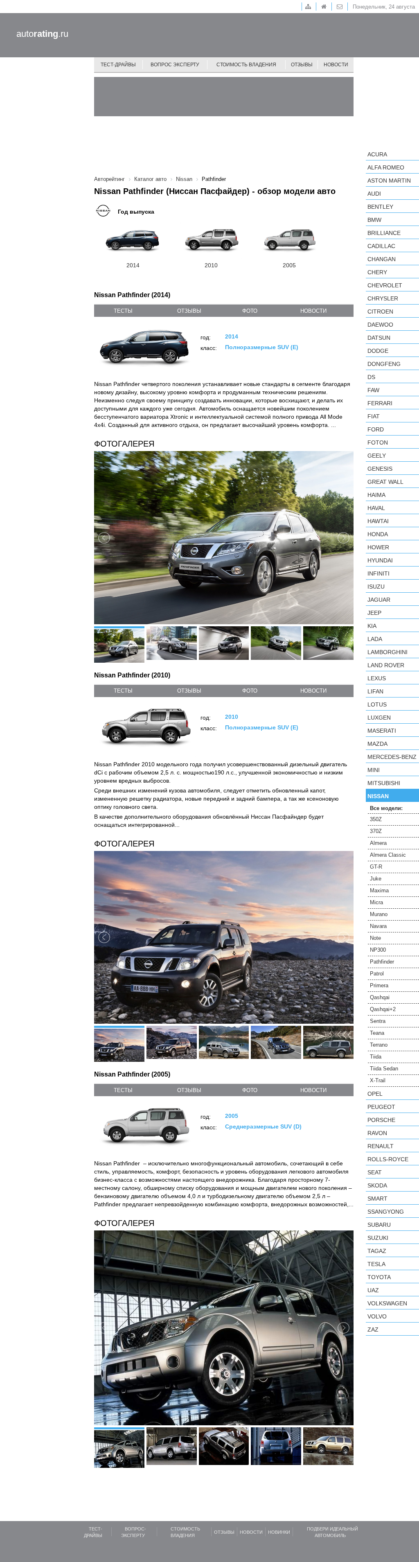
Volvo (377, 1316)
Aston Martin (389, 180)
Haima (376, 495)
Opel (375, 1093)
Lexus (376, 678)
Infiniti (378, 573)
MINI (373, 770)
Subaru (379, 1224)
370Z (376, 831)
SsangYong (385, 1211)
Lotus (377, 704)
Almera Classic (388, 855)
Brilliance (384, 233)
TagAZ (376, 1251)
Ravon (377, 1133)
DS (371, 377)
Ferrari (379, 403)
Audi (374, 193)
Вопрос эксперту (175, 65)
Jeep (374, 612)
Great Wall (385, 482)
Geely (376, 455)
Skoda (377, 1185)
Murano (378, 914)
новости (313, 311)
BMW (374, 220)
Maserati (381, 730)
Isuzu (376, 586)
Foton (377, 442)
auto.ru (42, 34)
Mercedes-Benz (392, 757)
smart (377, 1198)
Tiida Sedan (384, 1068)
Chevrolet (384, 285)
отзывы (189, 311)
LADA (374, 639)
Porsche (381, 1120)
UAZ (373, 1290)
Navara (378, 926)
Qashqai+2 (383, 1009)
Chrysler (382, 298)
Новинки (279, 1532)
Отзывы (302, 65)
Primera (379, 985)
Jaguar (378, 599)
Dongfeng (384, 364)
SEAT (374, 1172)
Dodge (377, 351)
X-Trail (377, 1080)
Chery (377, 272)
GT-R (376, 867)
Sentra (377, 1021)
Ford (375, 429)
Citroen (380, 311)
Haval (376, 508)
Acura (377, 154)
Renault (380, 1146)
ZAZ (372, 1329)
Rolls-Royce (387, 1159)
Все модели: (386, 808)
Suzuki (377, 1238)
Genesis (379, 468)
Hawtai (378, 521)
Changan (381, 259)
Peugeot (381, 1107)
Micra (376, 902)
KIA (371, 626)
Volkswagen (387, 1303)
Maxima (379, 890)
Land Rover (385, 665)
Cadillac (381, 246)
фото (249, 311)
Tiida (375, 1057)
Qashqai (380, 997)
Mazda (377, 743)
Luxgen (379, 717)
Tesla (376, 1264)
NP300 (378, 950)
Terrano (378, 1045)
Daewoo (380, 324)
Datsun (378, 337)
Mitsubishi (383, 783)
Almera (378, 843)
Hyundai (380, 560)
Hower (378, 547)
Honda (377, 534)
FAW (373, 390)
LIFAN (375, 691)
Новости (336, 65)
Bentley (380, 206)
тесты (123, 311)
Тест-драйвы (118, 65)
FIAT (373, 416)
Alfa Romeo (385, 167)
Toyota (379, 1277)
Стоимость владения (246, 65)
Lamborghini (387, 652)
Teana (377, 1033)
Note (375, 938)
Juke (375, 879)
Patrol (377, 974)
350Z (376, 819)
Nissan (378, 796)
